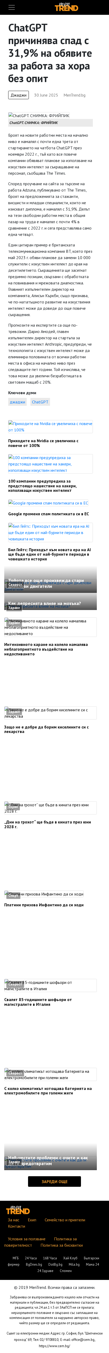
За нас (13, 1219)
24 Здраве (45, 1271)
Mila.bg (74, 1264)
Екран (13, 806)
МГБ (16, 1258)
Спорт (13, 895)
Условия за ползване (27, 1238)
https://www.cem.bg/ (54, 1346)
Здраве (14, 608)
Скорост (15, 584)
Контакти (16, 1226)
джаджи (17, 401)
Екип (32, 1219)
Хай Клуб (70, 1258)
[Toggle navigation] (11, 7)
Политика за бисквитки (61, 1245)
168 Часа (50, 1258)
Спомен (66, 1271)
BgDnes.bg (34, 1264)
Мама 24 (92, 1264)
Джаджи (18, 95)
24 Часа (31, 1258)
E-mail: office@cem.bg (77, 1339)
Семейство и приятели (65, 1219)
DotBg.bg (55, 1264)
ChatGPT (40, 401)
